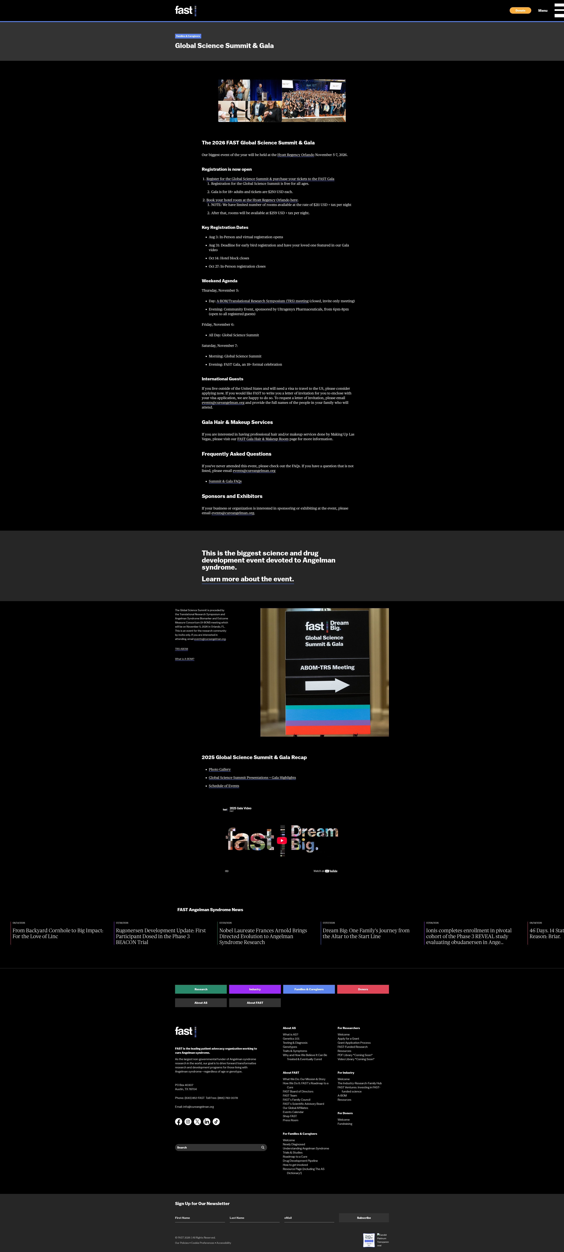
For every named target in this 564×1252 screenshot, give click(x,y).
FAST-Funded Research (353, 1047)
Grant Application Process (354, 1042)
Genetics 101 (291, 1038)
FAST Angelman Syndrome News (210, 909)
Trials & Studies (293, 1152)
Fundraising (345, 1123)
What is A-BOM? (184, 659)
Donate (520, 10)
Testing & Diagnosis (295, 1042)
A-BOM (342, 1095)
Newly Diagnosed (294, 1144)
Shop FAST (290, 1116)
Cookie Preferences (202, 1243)
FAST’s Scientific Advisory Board (303, 1104)
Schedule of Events (224, 786)
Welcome (289, 1140)
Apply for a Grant (348, 1038)
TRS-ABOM (181, 649)
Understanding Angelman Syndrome (306, 1148)
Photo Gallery (220, 769)
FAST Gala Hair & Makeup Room (263, 439)
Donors (363, 989)
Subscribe (364, 1218)
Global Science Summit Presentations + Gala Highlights (252, 778)
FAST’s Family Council (296, 1099)
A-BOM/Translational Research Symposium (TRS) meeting (263, 301)
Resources (344, 1051)
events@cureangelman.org (223, 402)
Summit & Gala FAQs (225, 481)
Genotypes (290, 1047)
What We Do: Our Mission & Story (304, 1079)
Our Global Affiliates (295, 1108)
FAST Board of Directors (298, 1091)
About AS (200, 1003)
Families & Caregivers (309, 989)
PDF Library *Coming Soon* (355, 1055)
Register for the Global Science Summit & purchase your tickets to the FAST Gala (270, 179)
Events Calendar (293, 1112)
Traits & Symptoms (295, 1051)
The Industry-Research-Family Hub (360, 1083)
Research (201, 989)
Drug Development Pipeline (300, 1160)
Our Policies (182, 1243)
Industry (255, 989)
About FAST (255, 1003)
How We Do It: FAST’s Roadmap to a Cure (305, 1085)
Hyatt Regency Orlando (295, 155)
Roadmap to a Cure (295, 1156)
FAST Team (290, 1095)
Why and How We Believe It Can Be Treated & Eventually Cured (305, 1057)
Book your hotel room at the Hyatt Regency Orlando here (252, 200)
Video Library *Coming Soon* (356, 1059)
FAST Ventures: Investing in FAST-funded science (359, 1089)
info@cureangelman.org (198, 1106)
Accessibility (223, 1243)
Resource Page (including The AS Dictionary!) (303, 1171)
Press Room (290, 1120)
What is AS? (290, 1034)
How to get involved (295, 1165)
